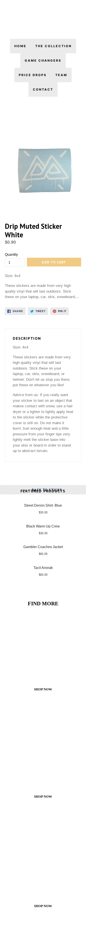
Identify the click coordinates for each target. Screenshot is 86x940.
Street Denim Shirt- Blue (43, 505)
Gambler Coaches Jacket (43, 547)
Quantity (11, 254)
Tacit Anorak (43, 568)
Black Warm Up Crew (43, 526)
